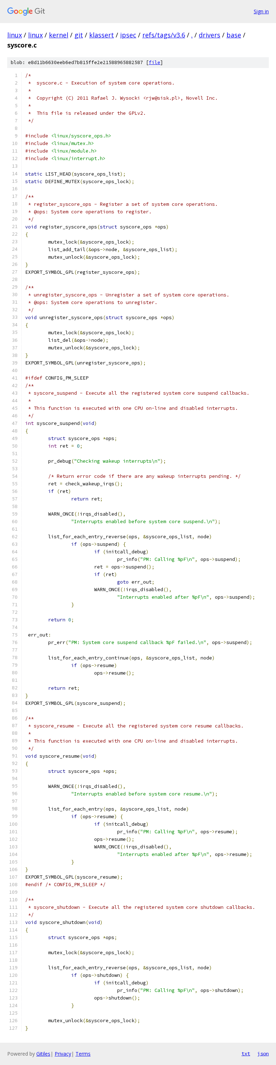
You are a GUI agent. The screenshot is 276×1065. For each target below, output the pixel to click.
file (154, 62)
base (233, 35)
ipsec (128, 35)
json (263, 1053)
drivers (209, 35)
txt (246, 1053)
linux (14, 35)
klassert (101, 35)
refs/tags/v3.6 (163, 35)
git (78, 35)
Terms (83, 1053)
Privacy (63, 1053)
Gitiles (43, 1053)
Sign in (261, 11)
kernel (58, 35)
